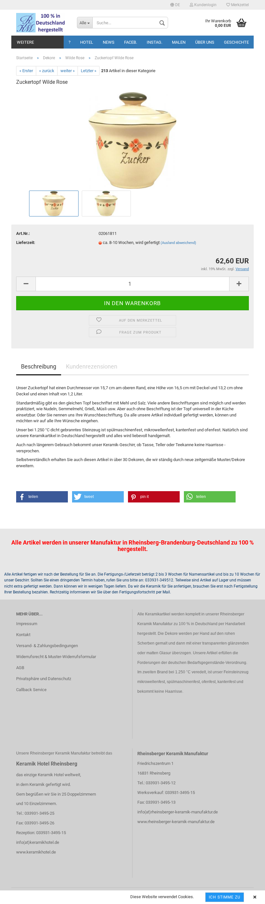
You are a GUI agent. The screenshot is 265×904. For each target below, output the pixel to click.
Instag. (154, 42)
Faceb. (130, 42)
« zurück (46, 70)
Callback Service (31, 689)
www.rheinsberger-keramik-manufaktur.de (176, 821)
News (108, 42)
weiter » (67, 70)
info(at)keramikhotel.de (37, 842)
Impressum (26, 623)
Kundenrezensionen (91, 366)
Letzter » (88, 70)
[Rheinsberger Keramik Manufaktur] (41, 23)
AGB (20, 667)
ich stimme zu (224, 897)
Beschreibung (38, 366)
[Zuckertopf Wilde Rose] (133, 140)
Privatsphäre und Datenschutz (43, 678)
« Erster (26, 70)
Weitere (25, 42)
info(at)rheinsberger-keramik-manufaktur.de (177, 812)
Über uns (204, 42)
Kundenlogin (205, 5)
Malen (179, 42)
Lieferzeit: (25, 242)
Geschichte (236, 42)
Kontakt (23, 634)
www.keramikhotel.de (36, 852)
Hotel (86, 42)
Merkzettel (239, 5)
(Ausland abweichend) (178, 243)
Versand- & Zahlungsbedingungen (47, 645)
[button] (42, 496)
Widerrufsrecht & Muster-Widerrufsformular (56, 656)
